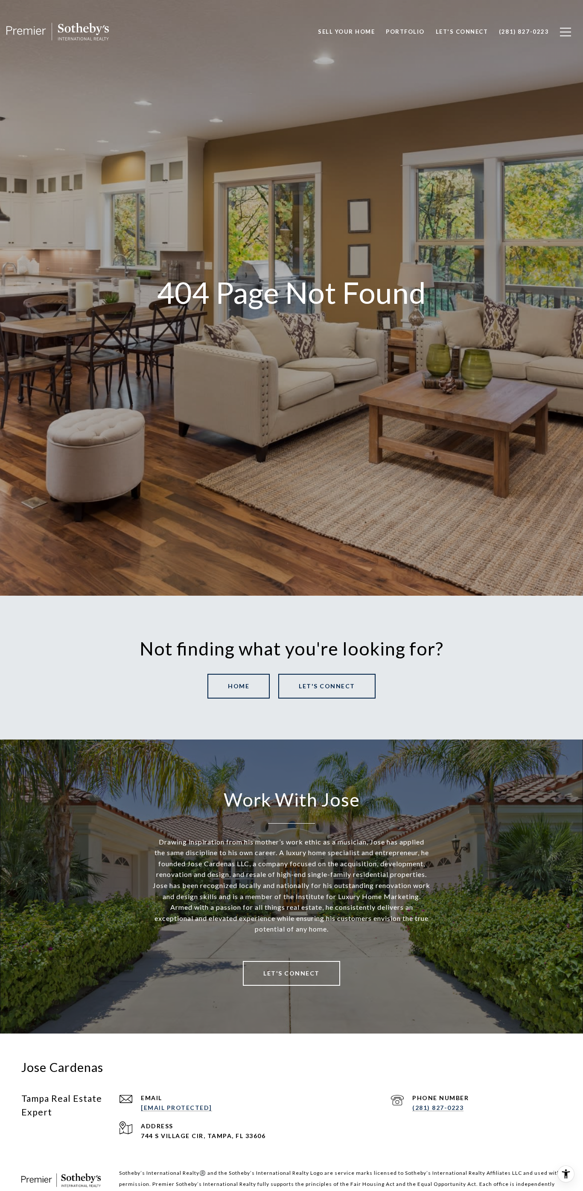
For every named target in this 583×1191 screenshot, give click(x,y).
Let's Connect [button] (327, 686)
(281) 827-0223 (437, 1107)
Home (238, 686)
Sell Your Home (346, 31)
